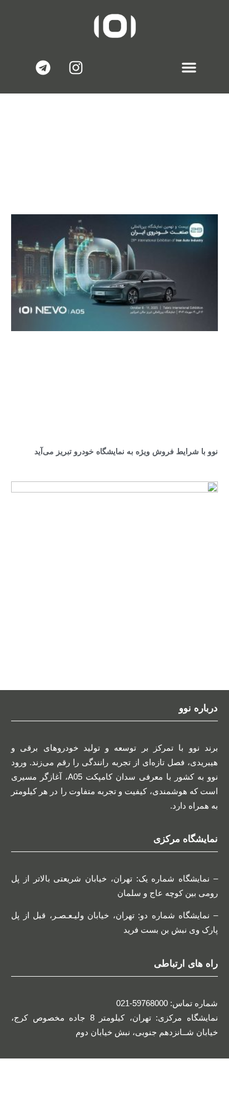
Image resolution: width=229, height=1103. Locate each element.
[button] (189, 67)
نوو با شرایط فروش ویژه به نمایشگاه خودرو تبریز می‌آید (126, 451)
